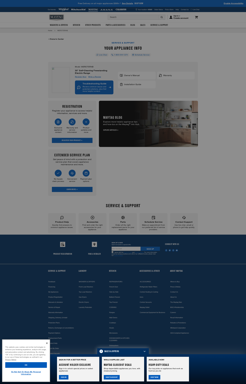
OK (26, 365)
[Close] (47, 343)
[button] (123, 351)
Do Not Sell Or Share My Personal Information (26, 373)
